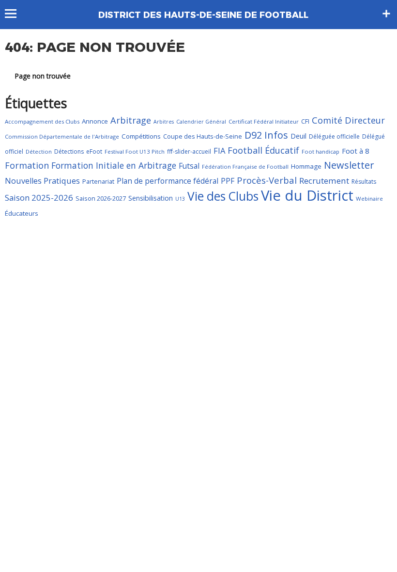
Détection (39, 151)
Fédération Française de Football (245, 166)
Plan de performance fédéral (167, 180)
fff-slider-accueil (189, 151)
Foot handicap (320, 151)
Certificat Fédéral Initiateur (264, 121)
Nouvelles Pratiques (42, 180)
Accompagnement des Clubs (42, 121)
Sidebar (386, 13)
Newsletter (349, 165)
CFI (305, 121)
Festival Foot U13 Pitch (135, 151)
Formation (27, 165)
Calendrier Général (201, 121)
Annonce (95, 121)
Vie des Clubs (223, 196)
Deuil (298, 136)
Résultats (363, 181)
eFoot (94, 151)
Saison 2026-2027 (101, 198)
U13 (180, 198)
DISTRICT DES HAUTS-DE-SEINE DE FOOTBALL (203, 15)
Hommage (306, 166)
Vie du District (307, 195)
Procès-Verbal (267, 180)
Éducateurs (21, 213)
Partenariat (98, 181)
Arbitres (163, 121)
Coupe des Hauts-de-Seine (202, 136)
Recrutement (324, 180)
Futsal (189, 165)
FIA (219, 150)
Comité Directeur (348, 120)
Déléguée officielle (334, 136)
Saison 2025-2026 (39, 197)
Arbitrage (130, 120)
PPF (227, 180)
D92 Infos (266, 135)
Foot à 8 (355, 151)
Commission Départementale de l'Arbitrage (62, 136)
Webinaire (369, 198)
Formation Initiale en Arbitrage (113, 165)
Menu (15, 13)
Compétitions (141, 136)
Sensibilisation (150, 198)
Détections (69, 151)
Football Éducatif (263, 150)
